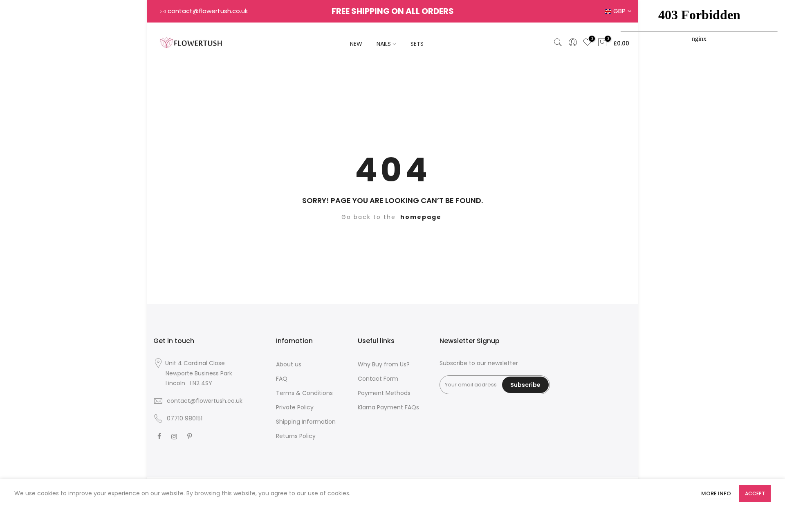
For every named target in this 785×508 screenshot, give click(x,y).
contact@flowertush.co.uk (208, 11)
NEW (356, 44)
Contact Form (378, 379)
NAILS (384, 44)
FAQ (281, 379)
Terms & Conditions (304, 393)
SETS (417, 44)
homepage (421, 217)
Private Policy (295, 407)
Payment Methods (384, 393)
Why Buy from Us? (384, 364)
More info (716, 493)
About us (288, 364)
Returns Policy (296, 436)
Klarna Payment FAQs (388, 407)
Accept (755, 493)
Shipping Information (306, 422)
